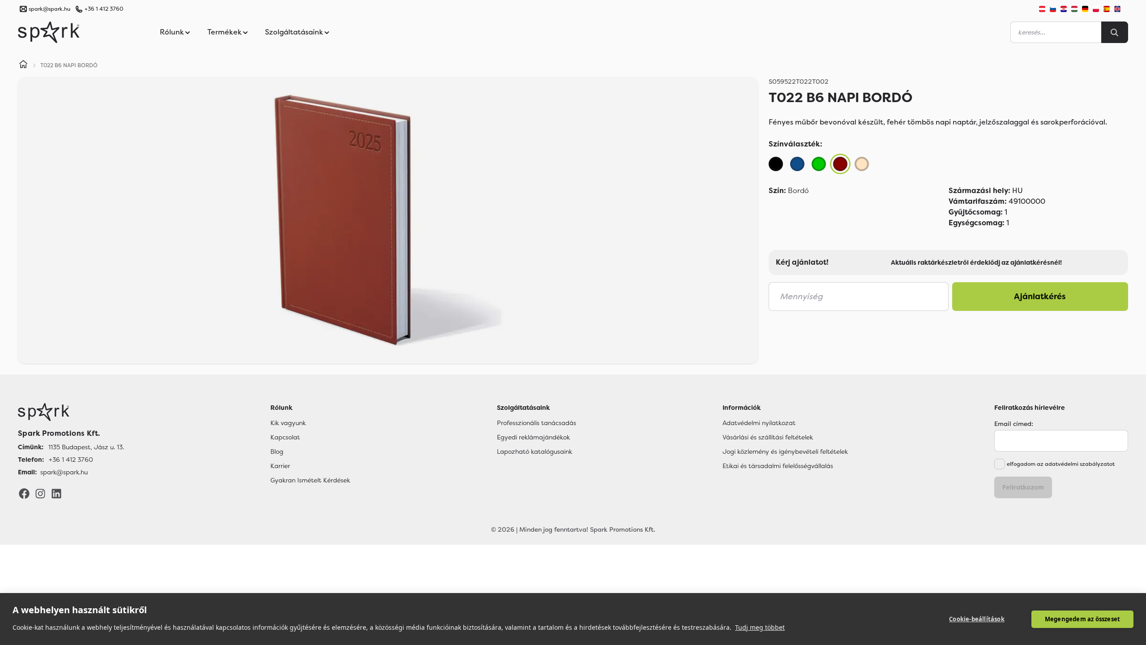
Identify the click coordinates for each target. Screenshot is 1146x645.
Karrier (280, 466)
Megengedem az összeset (1082, 619)
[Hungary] (1074, 9)
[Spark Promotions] (49, 32)
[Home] (23, 65)
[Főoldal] (71, 412)
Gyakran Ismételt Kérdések (310, 480)
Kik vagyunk (288, 423)
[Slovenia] (1052, 9)
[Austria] (1042, 9)
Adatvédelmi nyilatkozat (759, 423)
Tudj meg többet (760, 627)
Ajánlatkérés (1040, 296)
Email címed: (1013, 424)
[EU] (1121, 9)
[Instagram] (40, 493)
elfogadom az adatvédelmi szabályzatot (1061, 464)
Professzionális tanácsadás (536, 423)
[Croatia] (1063, 9)
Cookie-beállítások (977, 619)
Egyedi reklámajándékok (533, 437)
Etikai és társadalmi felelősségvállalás (778, 466)
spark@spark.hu (64, 472)
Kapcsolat (285, 437)
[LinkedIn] (56, 493)
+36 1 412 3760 (104, 9)
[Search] (1114, 32)
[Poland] (1095, 9)
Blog (276, 451)
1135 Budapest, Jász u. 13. (86, 447)
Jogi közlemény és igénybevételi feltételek (785, 451)
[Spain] (1106, 9)
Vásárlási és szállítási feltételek (768, 437)
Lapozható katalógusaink (534, 451)
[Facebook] (24, 493)
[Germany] (1085, 9)
